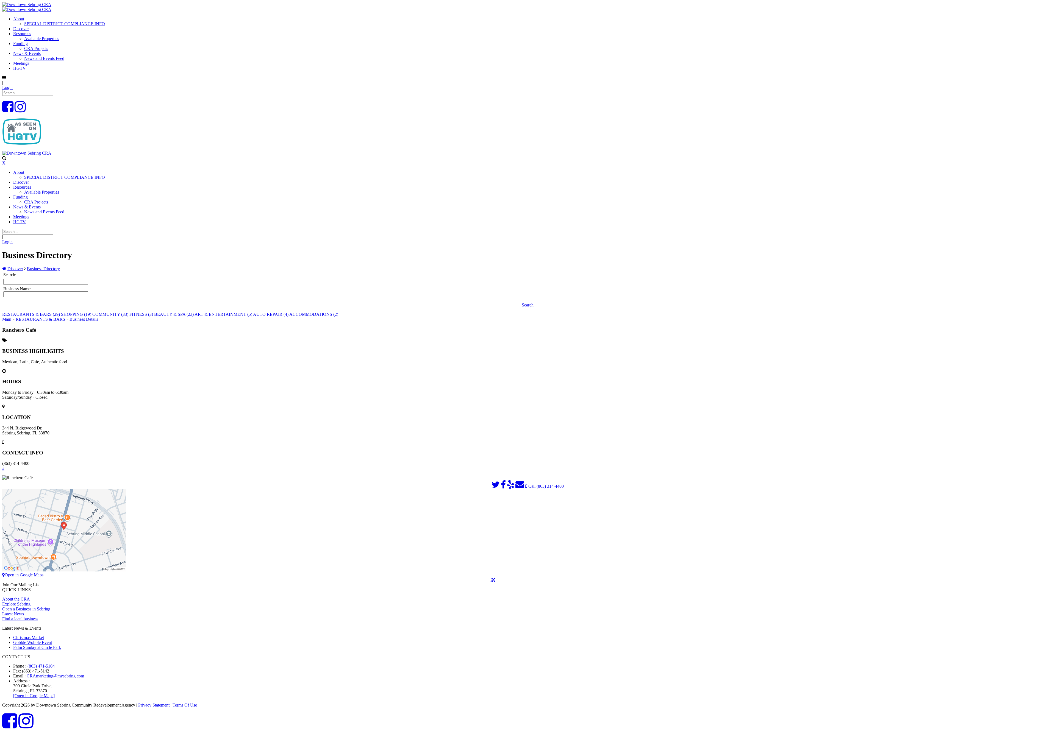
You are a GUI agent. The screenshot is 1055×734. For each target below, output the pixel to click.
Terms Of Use (185, 705)
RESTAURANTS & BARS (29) (31, 314)
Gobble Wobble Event (32, 642)
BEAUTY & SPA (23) (174, 314)
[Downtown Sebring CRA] (26, 4)
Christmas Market (28, 637)
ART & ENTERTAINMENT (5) (223, 314)
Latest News (13, 614)
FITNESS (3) (141, 314)
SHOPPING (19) (76, 314)
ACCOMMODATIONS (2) (313, 314)
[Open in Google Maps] (34, 695)
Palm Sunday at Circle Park (37, 647)
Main (6, 319)
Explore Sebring (16, 604)
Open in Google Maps (24, 575)
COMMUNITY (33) (110, 314)
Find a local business (20, 618)
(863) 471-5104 (41, 666)
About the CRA (16, 599)
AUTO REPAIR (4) (270, 314)
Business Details (84, 319)
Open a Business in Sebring (26, 609)
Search (528, 305)
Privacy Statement (154, 705)
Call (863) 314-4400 (545, 486)
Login (7, 87)
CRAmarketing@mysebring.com (55, 676)
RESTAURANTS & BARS (40, 319)
